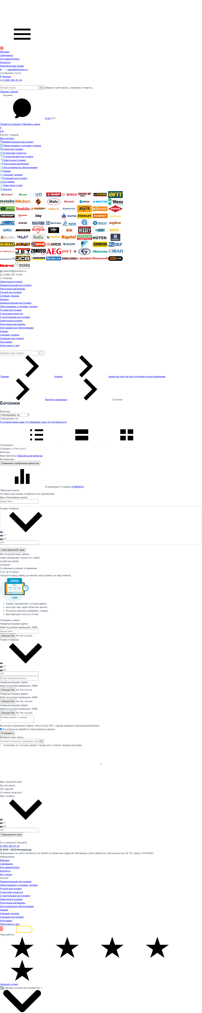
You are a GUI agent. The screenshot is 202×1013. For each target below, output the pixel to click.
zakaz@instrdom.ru (17, 69)
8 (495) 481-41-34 (12, 80)
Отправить (7, 733)
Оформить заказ (31, 124)
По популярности (57, 422)
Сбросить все (30, 455)
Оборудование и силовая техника (22, 145)
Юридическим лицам (12, 65)
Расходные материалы (16, 163)
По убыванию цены (36, 422)
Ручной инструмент (13, 149)
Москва (6, 76)
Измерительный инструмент (18, 141)
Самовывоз (6, 55)
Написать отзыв (9, 984)
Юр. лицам (6, 874)
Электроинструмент (15, 160)
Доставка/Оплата (9, 58)
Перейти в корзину (10, 124)
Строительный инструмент (18, 156)
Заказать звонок (9, 91)
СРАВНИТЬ (78, 486)
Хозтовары (8, 181)
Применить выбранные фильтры (20, 463)
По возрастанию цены (12, 422)
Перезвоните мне (11, 834)
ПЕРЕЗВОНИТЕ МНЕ (13, 550)
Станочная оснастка (14, 152)
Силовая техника (9, 295)
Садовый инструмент (15, 178)
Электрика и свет (13, 185)
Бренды (7, 189)
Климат (7, 171)
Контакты (5, 62)
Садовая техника (12, 174)
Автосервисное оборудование (20, 167)
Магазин (4, 51)
